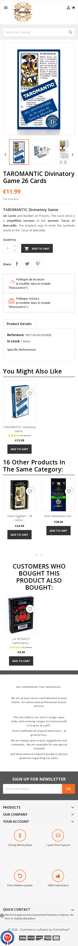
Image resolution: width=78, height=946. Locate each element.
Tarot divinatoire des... (58, 516)
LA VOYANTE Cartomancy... (21, 641)
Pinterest (38, 264)
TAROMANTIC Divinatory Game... (19, 429)
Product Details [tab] (19, 324)
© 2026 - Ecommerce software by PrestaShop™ (39, 929)
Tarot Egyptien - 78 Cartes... (19, 518)
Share (17, 264)
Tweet (27, 264)
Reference (15, 335)
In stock (13, 341)
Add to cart (37, 248)
